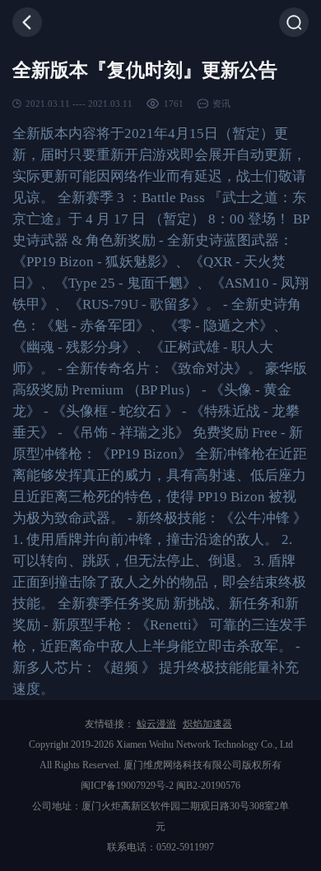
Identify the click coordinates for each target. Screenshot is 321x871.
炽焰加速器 (207, 724)
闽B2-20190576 (208, 785)
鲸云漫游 (156, 724)
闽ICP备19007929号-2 (127, 785)
